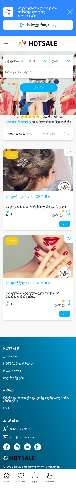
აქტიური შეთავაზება (19, 121)
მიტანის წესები (13, 378)
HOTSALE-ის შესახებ (18, 363)
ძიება (38, 88)
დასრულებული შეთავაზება (52, 121)
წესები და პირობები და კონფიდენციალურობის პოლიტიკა (36, 399)
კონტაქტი (10, 356)
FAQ (6, 408)
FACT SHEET (12, 370)
